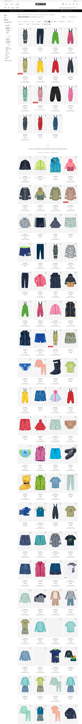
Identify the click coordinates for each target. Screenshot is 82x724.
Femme (6, 4)
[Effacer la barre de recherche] (77, 7)
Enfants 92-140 (30, 14)
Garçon (23, 14)
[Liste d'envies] (73, 4)
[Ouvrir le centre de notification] (70, 4)
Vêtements (36, 14)
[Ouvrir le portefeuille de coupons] (63, 4)
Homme (12, 4)
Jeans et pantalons (44, 14)
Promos (25, 21)
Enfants (17, 4)
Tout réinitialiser (47, 24)
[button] (64, 17)
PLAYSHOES (52, 14)
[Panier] (77, 4)
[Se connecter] (66, 4)
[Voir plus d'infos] (25, 54)
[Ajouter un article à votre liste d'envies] (30, 29)
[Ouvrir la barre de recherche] (60, 7)
